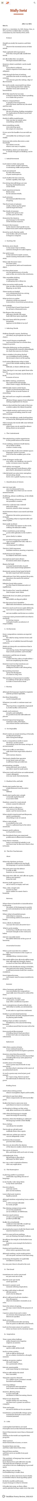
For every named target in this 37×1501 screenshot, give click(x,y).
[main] (18, 11)
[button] (2, 2)
